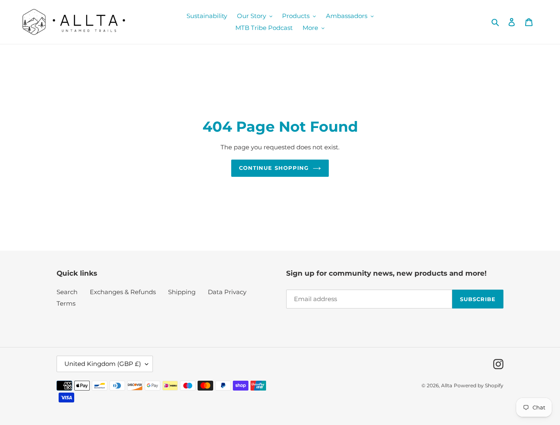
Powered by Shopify (478, 385)
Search (67, 292)
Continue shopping (274, 168)
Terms (66, 303)
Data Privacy (227, 292)
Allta (446, 385)
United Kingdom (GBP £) (102, 364)
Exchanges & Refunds (123, 292)
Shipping (182, 292)
